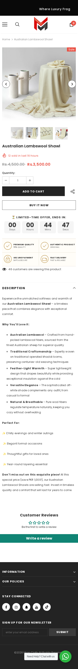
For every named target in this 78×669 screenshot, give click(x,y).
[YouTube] (37, 607)
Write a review (39, 538)
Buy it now (39, 205)
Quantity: (8, 173)
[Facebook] (6, 607)
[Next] (72, 84)
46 (10, 269)
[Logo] (41, 24)
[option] (39, 84)
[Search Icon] (21, 24)
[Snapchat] (26, 607)
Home (6, 39)
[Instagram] (16, 607)
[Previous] (6, 84)
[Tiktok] (47, 607)
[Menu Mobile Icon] (4, 24)
